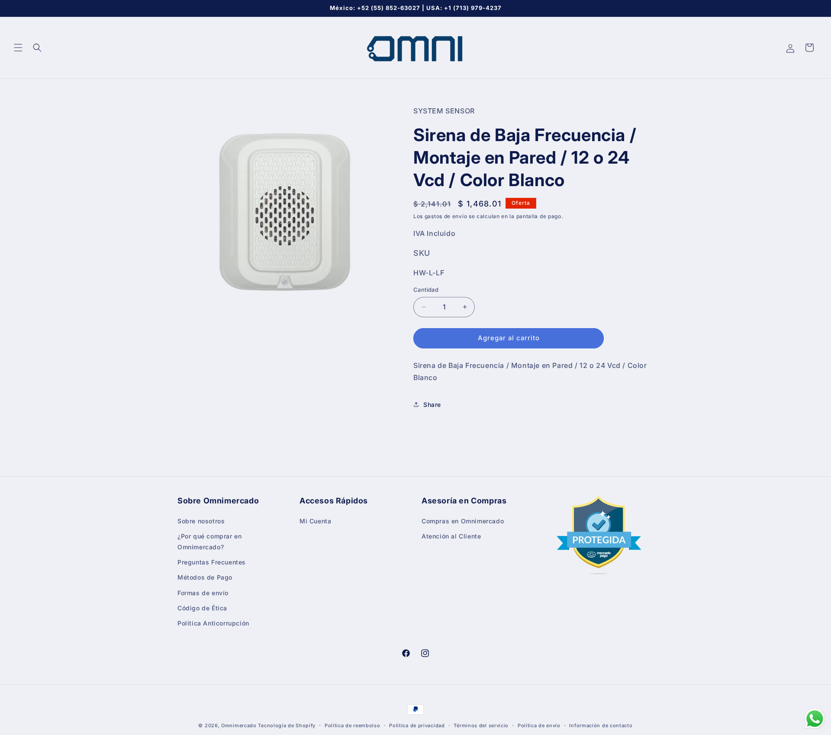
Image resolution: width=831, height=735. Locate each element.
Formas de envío (203, 592)
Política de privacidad (416, 725)
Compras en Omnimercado (463, 520)
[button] (18, 47)
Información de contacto (600, 725)
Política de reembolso (352, 725)
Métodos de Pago (204, 577)
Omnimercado (239, 725)
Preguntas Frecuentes (211, 562)
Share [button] (432, 404)
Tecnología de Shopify (287, 725)
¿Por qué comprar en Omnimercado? (209, 541)
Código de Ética (202, 607)
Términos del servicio (481, 725)
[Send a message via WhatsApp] (815, 719)
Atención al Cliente (451, 535)
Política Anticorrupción (213, 622)
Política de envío (539, 725)
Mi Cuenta (315, 520)
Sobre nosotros (201, 520)
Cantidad (425, 289)
